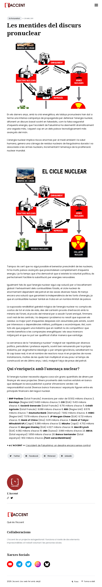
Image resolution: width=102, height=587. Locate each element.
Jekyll (38, 581)
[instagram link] (37, 564)
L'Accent (12, 493)
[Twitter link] (12, 498)
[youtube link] (10, 564)
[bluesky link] (47, 564)
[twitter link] (28, 564)
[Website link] (8, 498)
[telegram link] (19, 564)
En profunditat (14, 18)
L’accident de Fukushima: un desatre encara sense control (58, 445)
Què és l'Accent (15, 522)
